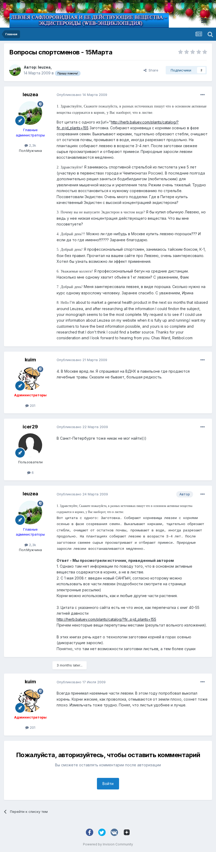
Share (152, 70)
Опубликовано (82, 95)
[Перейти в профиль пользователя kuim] (30, 378)
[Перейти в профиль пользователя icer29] (30, 445)
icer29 (30, 426)
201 (32, 405)
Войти (108, 783)
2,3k (32, 145)
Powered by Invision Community (108, 844)
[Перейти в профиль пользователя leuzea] (15, 70)
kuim (30, 359)
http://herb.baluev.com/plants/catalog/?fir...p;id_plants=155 (106, 619)
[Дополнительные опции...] (202, 95)
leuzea (44, 67)
